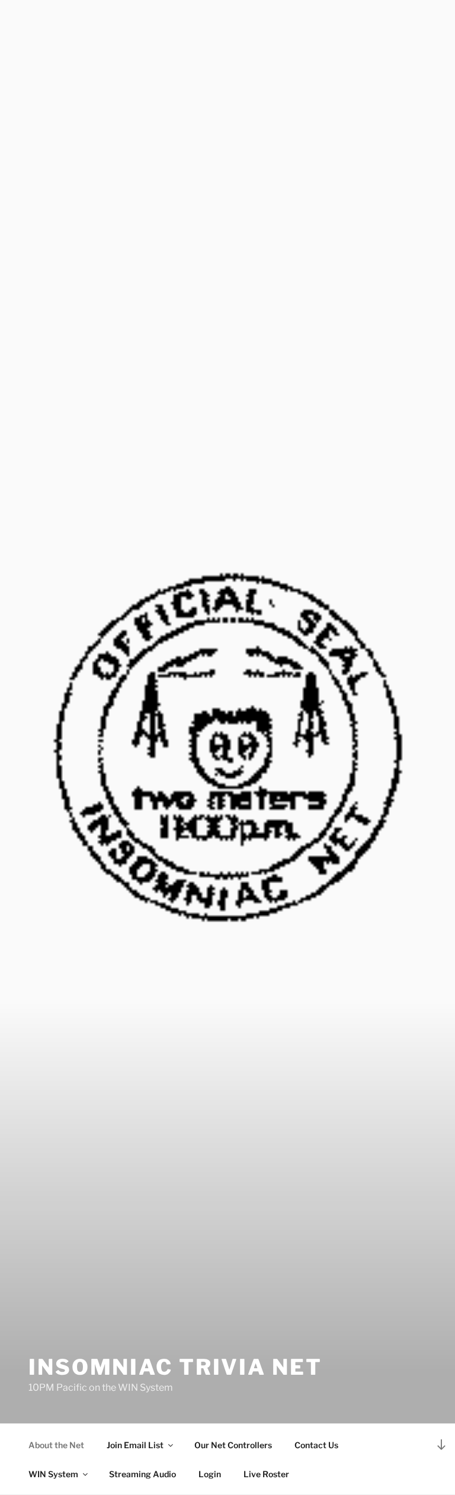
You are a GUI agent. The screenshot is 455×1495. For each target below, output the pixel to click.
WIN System (53, 1474)
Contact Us (316, 1445)
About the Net (56, 1445)
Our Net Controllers (233, 1445)
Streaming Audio (142, 1474)
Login (209, 1474)
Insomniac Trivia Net (175, 1367)
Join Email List (135, 1445)
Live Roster (266, 1474)
